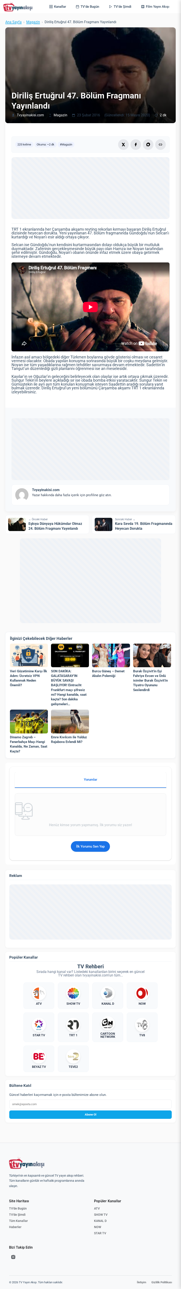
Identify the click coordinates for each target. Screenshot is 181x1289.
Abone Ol (90, 1114)
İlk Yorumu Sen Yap (90, 846)
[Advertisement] (90, 188)
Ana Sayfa (13, 22)
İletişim (141, 1282)
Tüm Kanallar (18, 1221)
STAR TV (100, 1233)
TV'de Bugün (18, 1208)
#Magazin (66, 144)
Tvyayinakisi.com (30, 115)
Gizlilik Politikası (161, 1282)
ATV (97, 1208)
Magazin (33, 22)
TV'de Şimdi (17, 1214)
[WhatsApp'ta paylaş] (148, 144)
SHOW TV (100, 1214)
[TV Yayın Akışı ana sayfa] (26, 1163)
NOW (97, 1227)
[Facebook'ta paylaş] (135, 144)
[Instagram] (13, 1257)
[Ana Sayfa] (18, 6)
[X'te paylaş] (123, 144)
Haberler (15, 1227)
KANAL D (100, 1221)
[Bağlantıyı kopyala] (160, 144)
